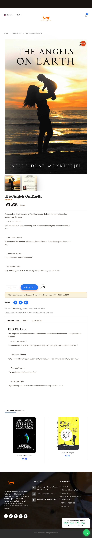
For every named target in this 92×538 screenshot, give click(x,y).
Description (13, 321)
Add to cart (29, 287)
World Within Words (24, 456)
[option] (46, 106)
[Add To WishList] (43, 287)
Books (25, 309)
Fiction (30, 309)
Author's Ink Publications (18, 312)
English (9, 15)
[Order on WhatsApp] (86, 532)
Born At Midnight (67, 453)
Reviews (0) (37, 321)
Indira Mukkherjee (33, 312)
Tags (25, 321)
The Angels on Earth (46, 312)
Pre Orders (41, 309)
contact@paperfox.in (48, 494)
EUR (18, 15)
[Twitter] (11, 516)
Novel (35, 309)
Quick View (24, 431)
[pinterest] (16, 516)
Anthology (18, 309)
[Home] (18, 482)
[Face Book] (6, 516)
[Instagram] (21, 516)
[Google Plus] (25, 516)
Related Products (15, 410)
